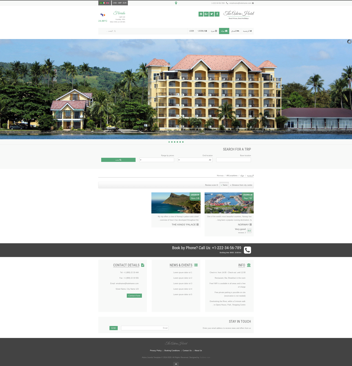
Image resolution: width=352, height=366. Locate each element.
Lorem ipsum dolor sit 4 (182, 289)
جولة (223, 31)
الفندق (234, 31)
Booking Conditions (172, 351)
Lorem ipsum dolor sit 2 (182, 278)
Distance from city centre (242, 185)
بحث (117, 160)
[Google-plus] (206, 14)
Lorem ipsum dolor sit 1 (182, 272)
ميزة (213, 31)
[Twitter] (211, 14)
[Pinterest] (201, 14)
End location (208, 155)
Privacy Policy (156, 351)
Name (224, 185)
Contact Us (187, 351)
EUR (125, 3)
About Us (198, 351)
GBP (120, 3)
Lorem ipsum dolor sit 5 (182, 294)
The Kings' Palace (184, 224)
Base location (245, 155)
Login (191, 31)
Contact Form (134, 295)
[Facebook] (217, 14)
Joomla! (201, 31)
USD (115, 3)
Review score (210, 185)
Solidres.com (205, 357)
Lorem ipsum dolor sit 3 (182, 283)
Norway (244, 224)
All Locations (231, 175)
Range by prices (167, 155)
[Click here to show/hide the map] (176, 3)
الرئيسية (246, 31)
